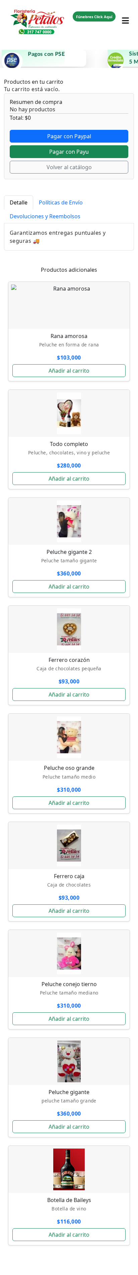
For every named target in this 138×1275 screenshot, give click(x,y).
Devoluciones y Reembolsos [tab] (45, 216)
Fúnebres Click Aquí (94, 16)
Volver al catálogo (69, 167)
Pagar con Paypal (69, 136)
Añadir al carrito (69, 370)
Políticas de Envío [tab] (61, 202)
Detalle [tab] (18, 202)
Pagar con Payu (69, 151)
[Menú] (125, 16)
